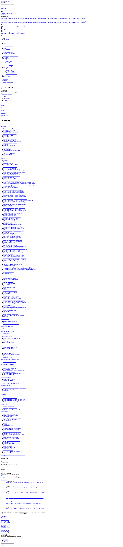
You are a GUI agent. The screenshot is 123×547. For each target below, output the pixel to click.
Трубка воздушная (7, 149)
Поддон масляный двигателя (10, 143)
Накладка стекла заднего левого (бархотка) (13, 300)
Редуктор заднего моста (9, 341)
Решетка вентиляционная (9, 254)
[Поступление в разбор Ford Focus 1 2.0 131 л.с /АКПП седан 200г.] (3, 488)
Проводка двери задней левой (10, 437)
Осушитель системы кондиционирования (13, 370)
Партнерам (3, 518)
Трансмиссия (4, 404)
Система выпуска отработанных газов (10, 359)
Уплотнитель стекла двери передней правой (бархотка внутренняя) (19, 269)
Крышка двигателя (8, 137)
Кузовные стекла (5, 319)
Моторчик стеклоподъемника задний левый (14, 434)
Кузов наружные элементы (7, 275)
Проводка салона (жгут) (9, 447)
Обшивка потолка (7, 223)
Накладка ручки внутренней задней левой (13, 201)
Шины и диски (4, 526)
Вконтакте (7, 97)
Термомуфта (6, 148)
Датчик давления (7, 420)
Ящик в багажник (7, 391)
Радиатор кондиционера (9, 372)
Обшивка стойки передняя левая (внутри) (13, 227)
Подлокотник (6, 243)
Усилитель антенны (8, 452)
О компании (9, 61)
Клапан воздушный (8, 128)
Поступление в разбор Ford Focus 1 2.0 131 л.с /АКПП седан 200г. (22, 487)
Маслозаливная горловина (9, 140)
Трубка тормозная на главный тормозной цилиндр (15, 401)
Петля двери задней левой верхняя (11, 234)
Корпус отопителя (7, 179)
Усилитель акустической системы (11, 451)
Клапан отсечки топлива (9, 130)
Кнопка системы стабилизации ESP (12, 432)
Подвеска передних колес (7, 344)
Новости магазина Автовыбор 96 (10, 476)
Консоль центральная (8, 177)
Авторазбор (3, 525)
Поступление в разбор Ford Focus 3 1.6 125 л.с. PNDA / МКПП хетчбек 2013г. (25, 508)
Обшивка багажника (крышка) (10, 211)
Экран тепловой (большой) (10, 362)
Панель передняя (7, 305)
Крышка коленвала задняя (9, 139)
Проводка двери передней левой (11, 439)
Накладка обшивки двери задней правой (13, 190)
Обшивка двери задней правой (10, 220)
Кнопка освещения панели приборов (12, 430)
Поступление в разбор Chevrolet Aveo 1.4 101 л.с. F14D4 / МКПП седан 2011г (24, 498)
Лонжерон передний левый (10, 291)
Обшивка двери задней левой (10, 219)
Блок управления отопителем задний (12, 418)
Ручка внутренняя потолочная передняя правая (14, 259)
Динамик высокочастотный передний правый (14, 388)
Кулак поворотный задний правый (11, 339)
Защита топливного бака (9, 287)
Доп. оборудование (5, 527)
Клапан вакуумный (8, 425)
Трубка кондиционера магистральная (12, 373)
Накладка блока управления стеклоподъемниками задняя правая (19, 183)
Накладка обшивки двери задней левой (13, 188)
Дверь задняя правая (8, 282)
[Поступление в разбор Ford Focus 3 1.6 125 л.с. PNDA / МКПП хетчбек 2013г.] (3, 508)
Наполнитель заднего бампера (10, 303)
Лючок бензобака (7, 293)
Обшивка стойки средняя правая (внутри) (13, 231)
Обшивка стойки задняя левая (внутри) (12, 224)
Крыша (5, 289)
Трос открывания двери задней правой (12, 264)
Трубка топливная (7, 152)
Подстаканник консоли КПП (10, 245)
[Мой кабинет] (1, 25)
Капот (4, 288)
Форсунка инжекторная (9, 153)
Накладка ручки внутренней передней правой (14, 204)
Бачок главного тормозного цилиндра (12, 396)
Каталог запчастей (5, 523)
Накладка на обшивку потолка (10, 187)
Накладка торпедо (7, 205)
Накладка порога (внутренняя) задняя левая (14, 194)
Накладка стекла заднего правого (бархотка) (14, 301)
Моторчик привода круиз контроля (11, 433)
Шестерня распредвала (9, 155)
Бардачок (5, 160)
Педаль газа (6, 232)
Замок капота (6, 284)
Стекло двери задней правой (10, 322)
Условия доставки (5, 520)
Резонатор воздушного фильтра (11, 146)
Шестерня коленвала (8, 154)
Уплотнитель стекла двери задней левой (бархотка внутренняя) (18, 267)
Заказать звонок (4, 40)
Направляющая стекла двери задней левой (13, 206)
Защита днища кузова (8, 285)
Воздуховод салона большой (10, 161)
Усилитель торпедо (8, 270)
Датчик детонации (7, 421)
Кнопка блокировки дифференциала (12, 428)
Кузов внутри (4, 158)
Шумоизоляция (7, 273)
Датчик (5, 423)
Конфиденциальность (6, 522)
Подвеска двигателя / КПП (7, 331)
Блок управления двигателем (10, 415)
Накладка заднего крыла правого (11, 296)
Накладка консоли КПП (9, 186)
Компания (3, 514)
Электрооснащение (5, 411)
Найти (2, 545)
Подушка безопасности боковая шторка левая (14, 246)
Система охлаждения (6, 377)
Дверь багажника (7, 280)
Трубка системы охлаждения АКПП (12, 409)
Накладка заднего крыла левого (11, 294)
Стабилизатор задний (8, 342)
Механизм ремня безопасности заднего (12, 181)
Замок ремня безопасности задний (11, 169)
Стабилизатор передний (9, 348)
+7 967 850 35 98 (5, 15)
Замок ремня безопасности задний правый (13, 170)
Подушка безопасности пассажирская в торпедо (15, 249)
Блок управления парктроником (11, 419)
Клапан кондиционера (8, 369)
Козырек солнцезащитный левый (11, 174)
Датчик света (6, 424)
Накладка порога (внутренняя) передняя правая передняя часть (18, 200)
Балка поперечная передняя (10, 347)
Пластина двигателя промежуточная (12, 141)
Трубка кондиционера (8, 374)
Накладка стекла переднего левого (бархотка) (14, 302)
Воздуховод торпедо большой (10, 164)
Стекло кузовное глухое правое (11, 324)
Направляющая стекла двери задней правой (14, 208)
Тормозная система (5, 394)
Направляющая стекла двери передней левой (14, 209)
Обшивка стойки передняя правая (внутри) (13, 228)
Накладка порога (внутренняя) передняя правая (15, 199)
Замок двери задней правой (10, 168)
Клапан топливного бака (9, 427)
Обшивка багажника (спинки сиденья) (12, 213)
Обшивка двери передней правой (11, 222)
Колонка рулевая (7, 357)
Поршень (5, 144)
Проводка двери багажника (10, 435)
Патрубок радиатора (8, 380)
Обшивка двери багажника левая (11, 218)
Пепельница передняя (8, 233)
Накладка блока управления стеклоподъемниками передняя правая (19, 185)
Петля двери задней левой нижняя (11, 236)
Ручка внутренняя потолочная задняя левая (13, 255)
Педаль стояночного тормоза (10, 398)
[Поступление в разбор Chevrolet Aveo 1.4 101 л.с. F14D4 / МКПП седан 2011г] (3, 498)
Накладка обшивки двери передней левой (13, 191)
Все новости (4, 480)
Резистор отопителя (8, 450)
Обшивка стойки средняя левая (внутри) (13, 229)
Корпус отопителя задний (9, 178)
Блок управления (7, 416)
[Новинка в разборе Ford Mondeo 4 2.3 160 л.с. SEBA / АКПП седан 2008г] (3, 503)
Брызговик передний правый (10, 279)
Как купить (9, 70)
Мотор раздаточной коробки (10, 408)
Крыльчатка (6, 136)
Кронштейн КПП (7, 333)
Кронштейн (6, 390)
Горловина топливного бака (10, 167)
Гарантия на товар (5, 521)
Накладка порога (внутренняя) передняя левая (14, 196)
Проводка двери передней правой (11, 441)
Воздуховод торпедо (8, 165)
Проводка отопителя (8, 442)
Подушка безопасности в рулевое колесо (13, 247)
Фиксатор (5, 316)
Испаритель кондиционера (9, 368)
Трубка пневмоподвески (9, 265)
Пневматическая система (7, 326)
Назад (7, 59)
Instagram (7, 98)
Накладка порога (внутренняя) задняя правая (14, 195)
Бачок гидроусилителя (8, 353)
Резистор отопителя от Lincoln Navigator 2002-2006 (13, 455)
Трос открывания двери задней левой (12, 263)
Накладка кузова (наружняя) (10, 297)
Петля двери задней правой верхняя (12, 237)
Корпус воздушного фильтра (10, 134)
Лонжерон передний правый (10, 292)
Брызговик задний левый (9, 278)
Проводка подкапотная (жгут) (10, 444)
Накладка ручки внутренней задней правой (14, 202)
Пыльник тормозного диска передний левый (14, 399)
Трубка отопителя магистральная (11, 382)
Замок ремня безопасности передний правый (14, 172)
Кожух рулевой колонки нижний (11, 355)
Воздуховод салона (8, 163)
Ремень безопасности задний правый (12, 251)
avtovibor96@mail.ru (7, 94)
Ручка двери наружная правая (10, 314)
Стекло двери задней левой (10, 321)
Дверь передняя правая (9, 283)
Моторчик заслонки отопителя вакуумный (13, 328)
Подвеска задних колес (6, 336)
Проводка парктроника (9, 443)
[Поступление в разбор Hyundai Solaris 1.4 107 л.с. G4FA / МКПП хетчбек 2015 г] (3, 493)
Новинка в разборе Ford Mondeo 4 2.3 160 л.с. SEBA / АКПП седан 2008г (23, 503)
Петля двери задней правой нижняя (12, 238)
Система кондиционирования (8, 364)
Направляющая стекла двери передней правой (14, 210)
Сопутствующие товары (6, 385)
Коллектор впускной (8, 131)
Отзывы (11, 65)
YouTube (7, 100)
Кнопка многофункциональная (11, 429)
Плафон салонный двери (9, 242)
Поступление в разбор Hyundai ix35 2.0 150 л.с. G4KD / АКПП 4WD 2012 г (24, 482)
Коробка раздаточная (8, 406)
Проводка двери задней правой (11, 438)
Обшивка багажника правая (10, 215)
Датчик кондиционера (8, 366)
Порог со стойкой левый (9, 309)
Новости (3, 517)
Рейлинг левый (7, 311)
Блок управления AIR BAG (10, 414)
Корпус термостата (8, 135)
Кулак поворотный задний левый (11, 338)
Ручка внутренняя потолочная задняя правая (14, 256)
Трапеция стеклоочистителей (10, 261)
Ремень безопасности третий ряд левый (13, 252)
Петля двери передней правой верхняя (12, 240)
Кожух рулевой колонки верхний (11, 354)
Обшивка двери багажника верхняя (12, 217)
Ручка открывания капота (9, 260)
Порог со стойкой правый (9, 310)
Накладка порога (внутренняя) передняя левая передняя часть (18, 197)
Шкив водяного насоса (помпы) (11, 383)
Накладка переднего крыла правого (12, 298)
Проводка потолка (7, 446)
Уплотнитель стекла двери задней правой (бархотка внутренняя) (19, 268)
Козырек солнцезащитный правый (11, 176)
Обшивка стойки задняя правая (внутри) (13, 226)
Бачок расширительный (9, 379)
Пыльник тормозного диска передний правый (14, 400)
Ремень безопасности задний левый (12, 250)
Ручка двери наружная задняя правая (12, 312)
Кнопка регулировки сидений (10, 173)
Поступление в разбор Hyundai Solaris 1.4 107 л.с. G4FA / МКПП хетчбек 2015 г (25, 492)
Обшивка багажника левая (9, 214)
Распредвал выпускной (9, 145)
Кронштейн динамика (8, 389)
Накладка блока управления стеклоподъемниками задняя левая (18, 182)
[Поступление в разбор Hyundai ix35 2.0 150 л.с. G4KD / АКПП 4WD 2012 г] (3, 483)
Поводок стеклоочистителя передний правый (14, 307)
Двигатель (3, 126)
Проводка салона (7, 448)
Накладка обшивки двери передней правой (13, 192)
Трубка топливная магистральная (11, 150)
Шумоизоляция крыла (8, 272)
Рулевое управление (5, 351)
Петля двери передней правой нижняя (12, 241)
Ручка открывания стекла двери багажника (13, 315)
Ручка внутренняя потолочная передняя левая (14, 258)
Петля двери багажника (9, 306)
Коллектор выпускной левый (10, 132)
